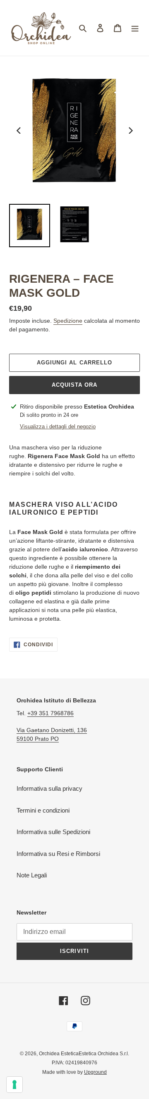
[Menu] (135, 28)
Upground (95, 1072)
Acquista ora (74, 385)
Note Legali (32, 875)
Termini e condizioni (43, 810)
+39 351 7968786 (50, 713)
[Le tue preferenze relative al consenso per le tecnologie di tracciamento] (14, 1084)
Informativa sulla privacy (49, 788)
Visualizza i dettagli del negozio (58, 426)
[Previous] (19, 130)
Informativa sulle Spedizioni (53, 831)
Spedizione (67, 320)
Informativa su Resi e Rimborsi (58, 853)
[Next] (130, 130)
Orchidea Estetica (59, 1053)
